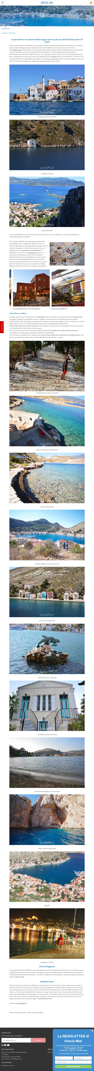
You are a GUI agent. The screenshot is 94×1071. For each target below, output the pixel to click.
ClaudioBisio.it (21, 1003)
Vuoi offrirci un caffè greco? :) (11, 1059)
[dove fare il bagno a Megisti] (47, 502)
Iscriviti (38, 1040)
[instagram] (2, 1045)
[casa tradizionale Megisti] (47, 730)
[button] (11, 291)
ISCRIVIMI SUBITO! (73, 1066)
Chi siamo (5, 1054)
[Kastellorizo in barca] (47, 844)
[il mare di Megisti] (47, 446)
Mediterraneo (17, 50)
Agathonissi (31, 252)
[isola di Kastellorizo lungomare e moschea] (47, 90)
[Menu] (2, 3)
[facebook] (5, 1045)
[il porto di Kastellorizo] (47, 560)
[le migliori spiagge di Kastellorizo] (47, 787)
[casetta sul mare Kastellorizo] (47, 145)
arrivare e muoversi (8, 33)
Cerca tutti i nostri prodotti (10, 1056)
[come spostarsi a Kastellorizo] (47, 390)
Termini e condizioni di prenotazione (14, 1052)
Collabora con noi (7, 1065)
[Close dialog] (92, 1031)
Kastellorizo (5, 28)
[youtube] (8, 1045)
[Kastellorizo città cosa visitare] (47, 226)
